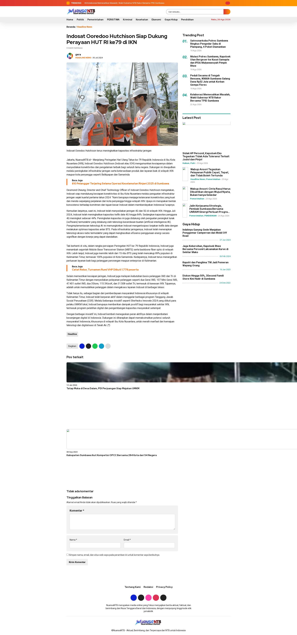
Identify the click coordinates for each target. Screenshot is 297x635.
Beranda (71, 27)
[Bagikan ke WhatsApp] (95, 346)
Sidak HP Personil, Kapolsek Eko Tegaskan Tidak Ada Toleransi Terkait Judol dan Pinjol (206, 156)
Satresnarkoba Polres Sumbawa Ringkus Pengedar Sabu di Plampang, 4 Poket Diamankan (209, 43)
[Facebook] (201, 3)
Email (127, 540)
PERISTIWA (113, 19)
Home (70, 19)
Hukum (186, 163)
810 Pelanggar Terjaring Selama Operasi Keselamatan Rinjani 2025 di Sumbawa (120, 183)
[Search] (226, 11)
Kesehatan (142, 19)
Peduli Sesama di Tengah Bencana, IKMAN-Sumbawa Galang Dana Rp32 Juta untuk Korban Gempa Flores (210, 80)
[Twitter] (206, 3)
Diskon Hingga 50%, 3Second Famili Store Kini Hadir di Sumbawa (203, 277)
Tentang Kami (133, 587)
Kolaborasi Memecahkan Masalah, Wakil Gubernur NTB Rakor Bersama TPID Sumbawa (125, 3)
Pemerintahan (95, 19)
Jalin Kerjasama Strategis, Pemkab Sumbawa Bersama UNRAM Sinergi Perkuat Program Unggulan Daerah (209, 209)
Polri (192, 163)
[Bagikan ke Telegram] (101, 346)
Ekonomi (156, 19)
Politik (80, 19)
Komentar (77, 510)
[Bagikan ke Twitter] (88, 346)
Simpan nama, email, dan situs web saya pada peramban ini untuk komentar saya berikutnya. (114, 555)
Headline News (84, 27)
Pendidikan (187, 19)
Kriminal (127, 19)
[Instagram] (211, 3)
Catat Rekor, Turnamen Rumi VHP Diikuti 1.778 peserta (105, 269)
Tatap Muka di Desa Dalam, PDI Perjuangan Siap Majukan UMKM (103, 388)
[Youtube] (215, 3)
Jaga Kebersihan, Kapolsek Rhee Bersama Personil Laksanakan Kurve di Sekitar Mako (205, 249)
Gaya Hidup (171, 19)
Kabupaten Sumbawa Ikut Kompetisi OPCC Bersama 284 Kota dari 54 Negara (112, 455)
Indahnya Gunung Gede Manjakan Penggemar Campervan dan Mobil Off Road (205, 232)
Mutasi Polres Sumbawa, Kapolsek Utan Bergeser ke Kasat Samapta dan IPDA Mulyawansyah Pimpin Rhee (210, 61)
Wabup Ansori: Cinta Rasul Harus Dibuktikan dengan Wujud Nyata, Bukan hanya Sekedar (210, 192)
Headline (72, 334)
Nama (73, 540)
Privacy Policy (164, 587)
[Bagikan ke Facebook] (82, 346)
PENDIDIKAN (210, 215)
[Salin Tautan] (108, 346)
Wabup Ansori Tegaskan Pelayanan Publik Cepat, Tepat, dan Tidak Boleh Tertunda (209, 172)
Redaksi (148, 587)
